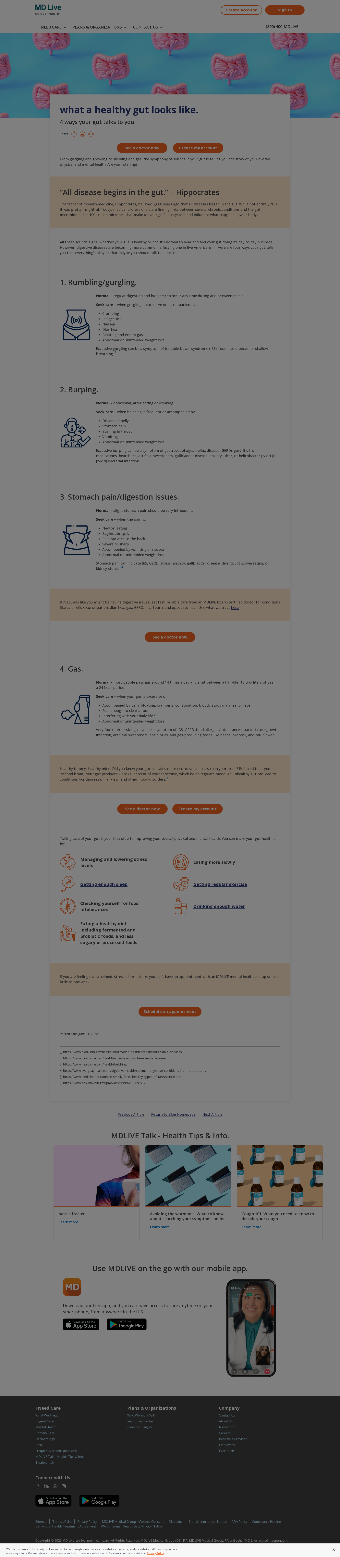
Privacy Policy (155, 1553)
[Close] (333, 1549)
